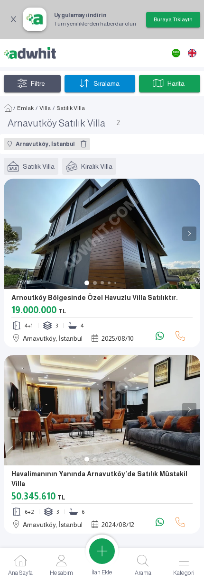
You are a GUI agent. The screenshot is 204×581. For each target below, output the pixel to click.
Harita (176, 83)
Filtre (38, 83)
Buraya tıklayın (173, 19)
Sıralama (106, 83)
